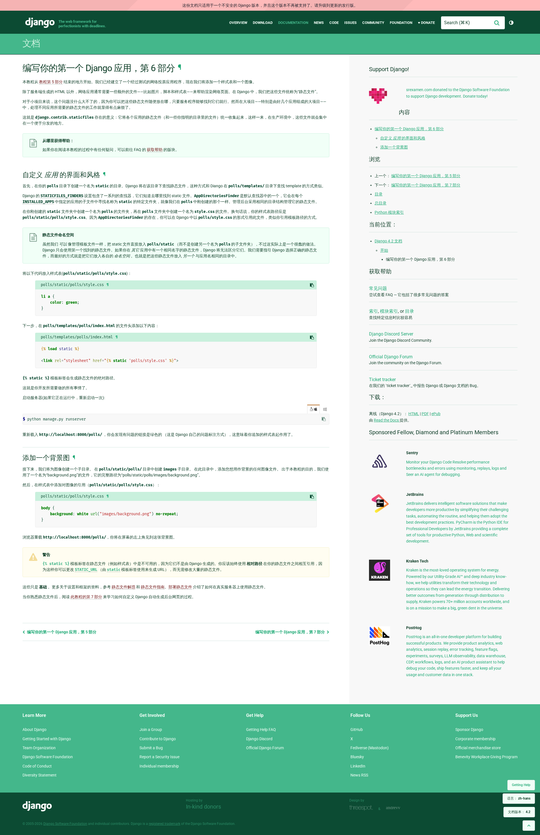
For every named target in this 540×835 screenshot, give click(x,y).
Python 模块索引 (389, 212)
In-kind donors (203, 806)
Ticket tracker (382, 379)
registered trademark (164, 824)
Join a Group (151, 729)
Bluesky (357, 757)
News (319, 23)
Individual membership (159, 766)
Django (40, 23)
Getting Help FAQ (261, 729)
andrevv (399, 808)
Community (373, 23)
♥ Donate (426, 23)
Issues (350, 23)
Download (263, 23)
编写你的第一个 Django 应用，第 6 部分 (409, 129)
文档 (31, 43)
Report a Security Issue (159, 757)
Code (334, 23)
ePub (435, 413)
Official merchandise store (478, 748)
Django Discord (259, 739)
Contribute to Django (158, 739)
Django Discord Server (391, 334)
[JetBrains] (379, 512)
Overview (238, 23)
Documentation (293, 23)
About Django (34, 729)
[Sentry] (379, 469)
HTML (413, 413)
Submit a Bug (151, 748)
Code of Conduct (37, 766)
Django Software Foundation (47, 757)
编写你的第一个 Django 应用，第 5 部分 (61, 632)
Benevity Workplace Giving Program (486, 757)
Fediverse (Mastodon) (369, 748)
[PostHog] (379, 644)
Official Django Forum (391, 356)
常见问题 (378, 288)
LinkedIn (357, 766)
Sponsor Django (469, 729)
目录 (378, 194)
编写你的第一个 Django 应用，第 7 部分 (290, 632)
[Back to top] (529, 826)
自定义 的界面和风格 (402, 138)
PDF (425, 413)
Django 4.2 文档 (388, 241)
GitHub (356, 729)
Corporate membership (475, 739)
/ (313, 409)
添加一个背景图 (394, 147)
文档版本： (519, 812)
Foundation (401, 23)
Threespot (362, 808)
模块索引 (389, 311)
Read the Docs (387, 420)
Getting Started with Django (46, 739)
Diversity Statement (39, 775)
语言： (518, 798)
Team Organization (39, 748)
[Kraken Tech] (379, 579)
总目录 (380, 203)
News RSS (359, 775)
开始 (384, 250)
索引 (373, 311)
